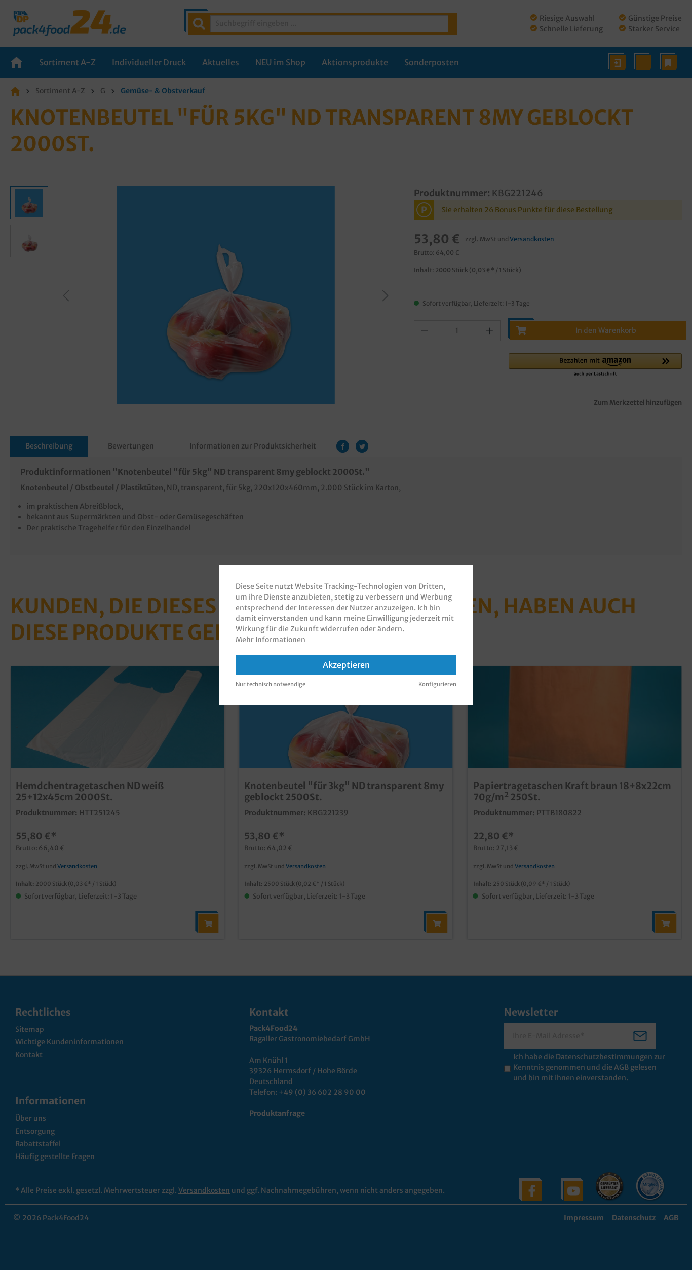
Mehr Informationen (270, 639)
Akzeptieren (346, 665)
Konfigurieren (437, 684)
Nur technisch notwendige (270, 684)
